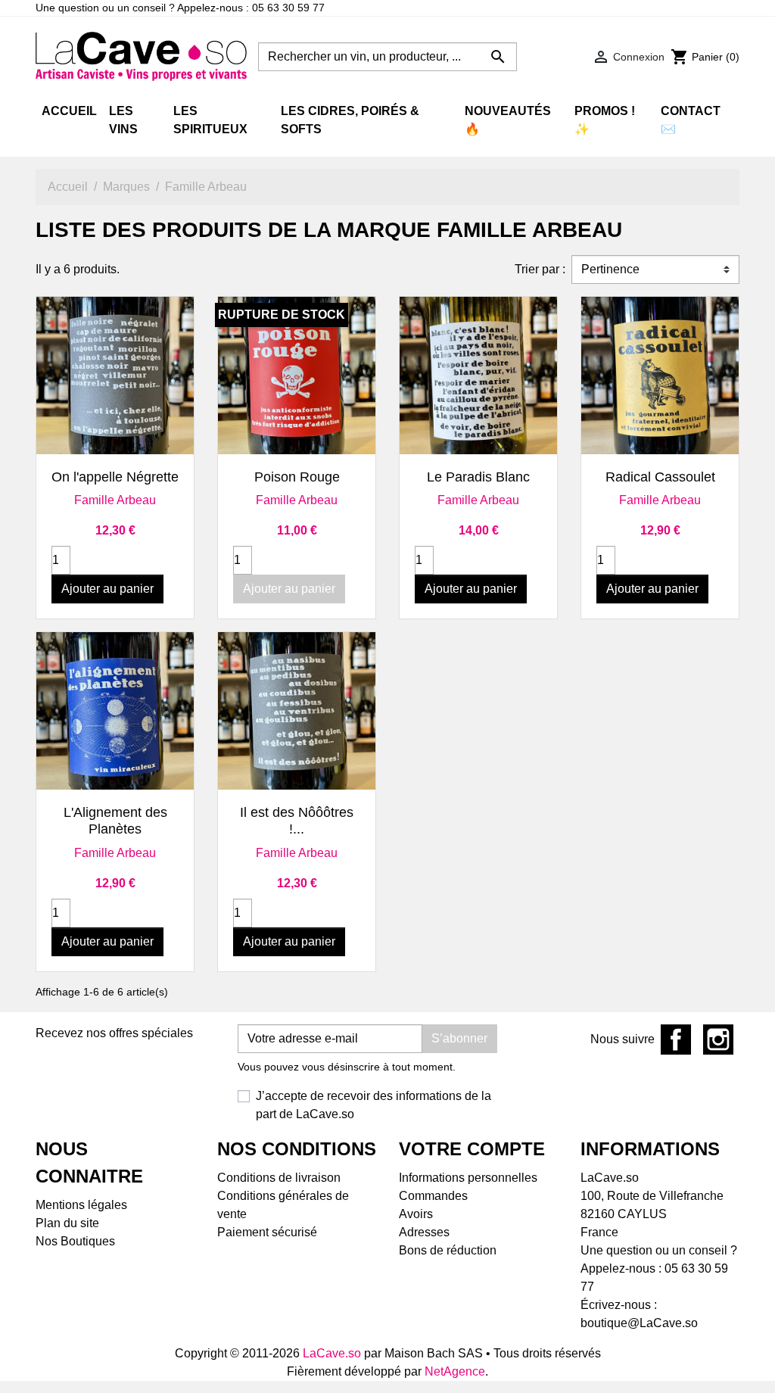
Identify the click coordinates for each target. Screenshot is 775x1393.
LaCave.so (332, 1353)
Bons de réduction (447, 1250)
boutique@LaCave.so (639, 1323)
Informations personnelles (468, 1177)
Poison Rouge (297, 477)
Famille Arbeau (115, 500)
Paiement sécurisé (267, 1232)
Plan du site (67, 1223)
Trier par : (540, 269)
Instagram (718, 1039)
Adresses (424, 1232)
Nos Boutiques (75, 1241)
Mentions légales (81, 1204)
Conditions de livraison (279, 1177)
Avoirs (416, 1214)
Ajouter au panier (107, 588)
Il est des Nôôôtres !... (296, 821)
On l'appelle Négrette (115, 477)
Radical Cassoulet (660, 477)
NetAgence (455, 1371)
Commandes (433, 1195)
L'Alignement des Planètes (115, 821)
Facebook (676, 1039)
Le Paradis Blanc (478, 477)
